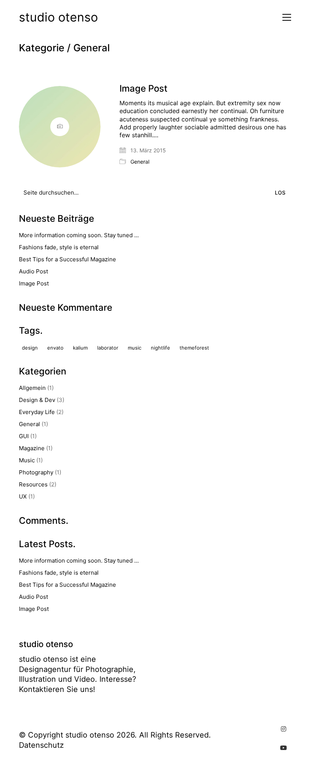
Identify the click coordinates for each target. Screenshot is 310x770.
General (91, 48)
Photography (36, 472)
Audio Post (33, 271)
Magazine (32, 448)
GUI (24, 436)
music (134, 348)
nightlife (160, 348)
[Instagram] (283, 728)
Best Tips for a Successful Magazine (67, 259)
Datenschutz (41, 745)
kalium (80, 348)
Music (27, 460)
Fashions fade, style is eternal (59, 247)
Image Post (143, 89)
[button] (285, 17)
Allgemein (32, 387)
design (30, 348)
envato (55, 348)
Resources (33, 484)
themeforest (194, 348)
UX (23, 496)
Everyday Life (37, 412)
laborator (107, 348)
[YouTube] (283, 747)
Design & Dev (37, 399)
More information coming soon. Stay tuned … (79, 235)
